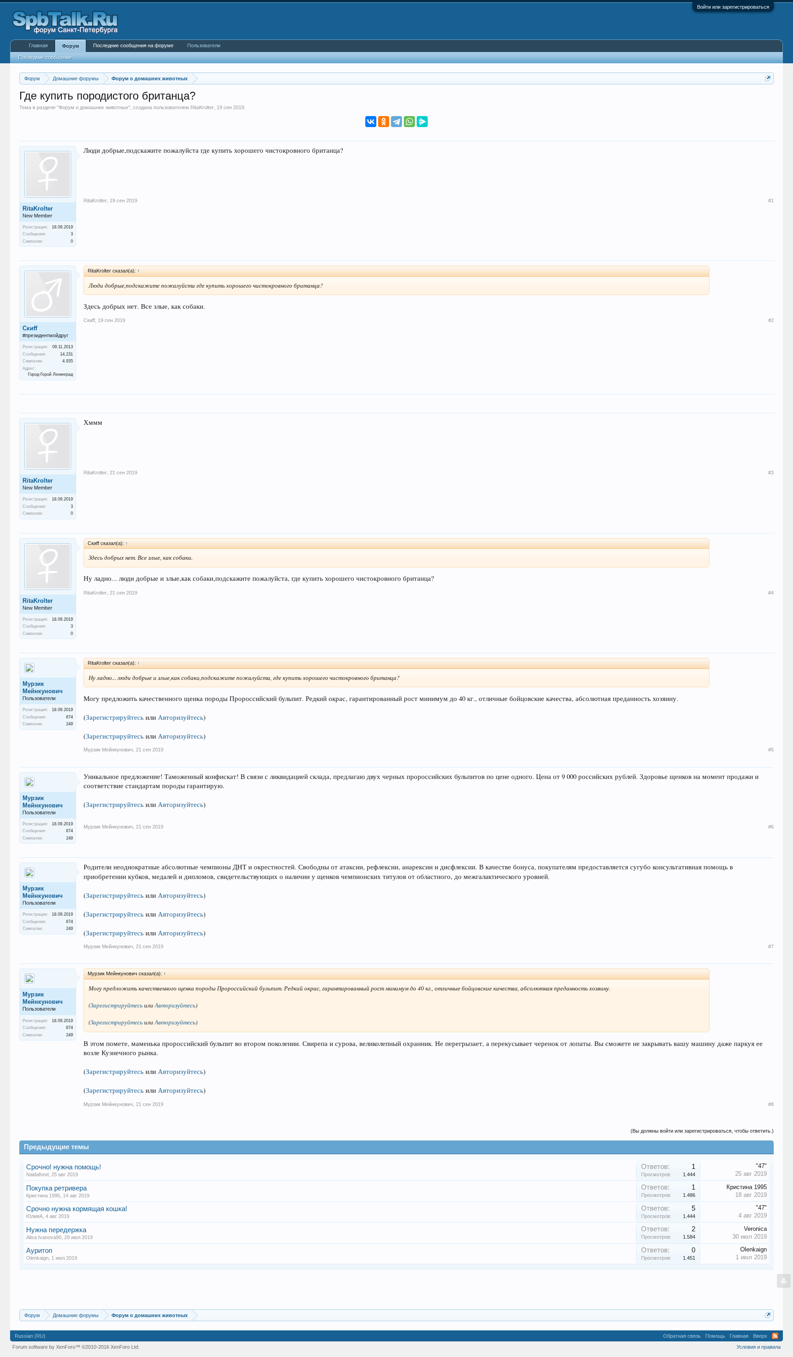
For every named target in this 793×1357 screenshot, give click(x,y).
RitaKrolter (202, 107)
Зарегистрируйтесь (115, 717)
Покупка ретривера (56, 1188)
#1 (771, 200)
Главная (38, 45)
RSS (775, 1336)
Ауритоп (39, 1250)
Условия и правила (759, 1347)
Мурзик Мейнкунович (42, 687)
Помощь (715, 1336)
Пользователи (203, 45)
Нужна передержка (56, 1230)
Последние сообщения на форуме (133, 45)
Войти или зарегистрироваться (733, 7)
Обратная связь (682, 1336)
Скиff (29, 328)
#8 (771, 1104)
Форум (70, 46)
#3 (771, 472)
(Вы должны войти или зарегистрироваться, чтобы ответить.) (702, 1131)
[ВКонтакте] (370, 121)
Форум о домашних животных (93, 107)
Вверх (760, 1336)
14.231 (66, 354)
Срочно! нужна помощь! (63, 1167)
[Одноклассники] (383, 121)
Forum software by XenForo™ (76, 1347)
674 (69, 717)
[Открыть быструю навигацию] (768, 78)
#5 (771, 749)
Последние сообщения (45, 57)
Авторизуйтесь (180, 717)
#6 (771, 826)
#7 (771, 946)
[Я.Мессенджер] (422, 121)
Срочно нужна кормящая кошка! (76, 1208)
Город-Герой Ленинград (50, 374)
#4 (771, 592)
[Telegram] (396, 121)
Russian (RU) (30, 1336)
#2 (771, 320)
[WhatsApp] (409, 121)
